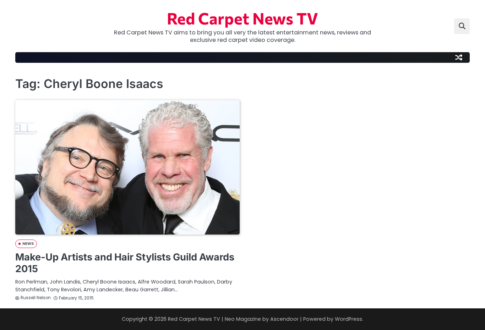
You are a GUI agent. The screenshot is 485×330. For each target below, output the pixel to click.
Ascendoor (284, 319)
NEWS (28, 243)
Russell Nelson (36, 298)
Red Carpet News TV (242, 18)
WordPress (348, 319)
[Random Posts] (458, 57)
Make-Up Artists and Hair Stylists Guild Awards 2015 (124, 263)
